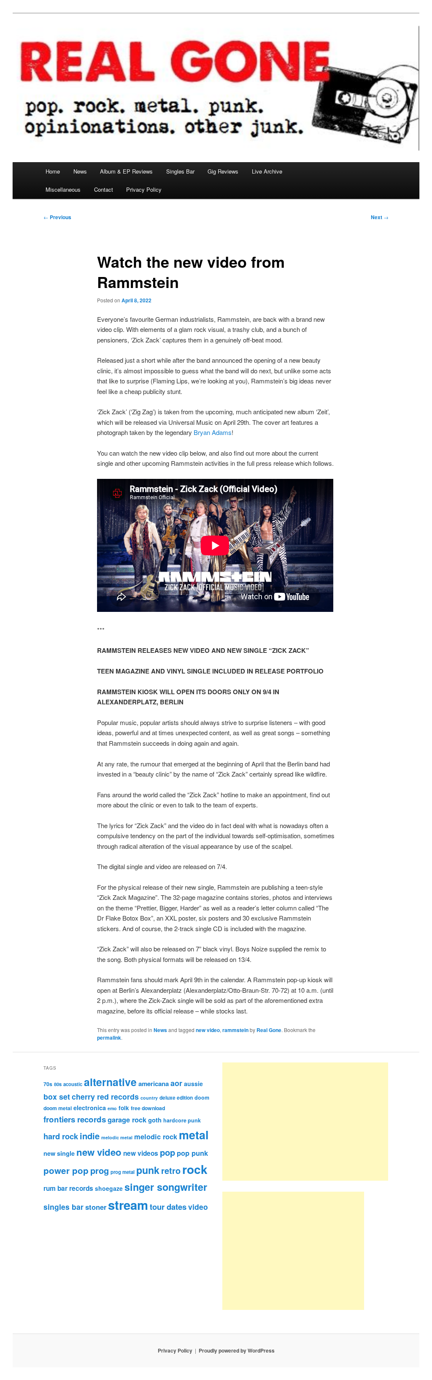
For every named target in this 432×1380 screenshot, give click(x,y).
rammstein (235, 1030)
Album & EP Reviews (126, 171)
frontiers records (74, 1119)
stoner (95, 1207)
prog (99, 1170)
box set (56, 1096)
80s (58, 1084)
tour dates (168, 1206)
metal (193, 1135)
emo (112, 1108)
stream (128, 1205)
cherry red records (105, 1096)
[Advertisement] (305, 1121)
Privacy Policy (144, 189)
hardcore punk (182, 1120)
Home (53, 171)
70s (47, 1084)
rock (195, 1169)
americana (153, 1083)
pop (167, 1152)
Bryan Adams (213, 432)
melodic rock (155, 1136)
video (198, 1206)
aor (176, 1083)
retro (171, 1170)
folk (124, 1108)
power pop (66, 1170)
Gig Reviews (223, 171)
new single (59, 1153)
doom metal (57, 1108)
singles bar (63, 1206)
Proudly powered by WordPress (237, 1350)
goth (155, 1120)
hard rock (60, 1136)
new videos (140, 1153)
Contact (103, 189)
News (80, 171)
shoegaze (109, 1188)
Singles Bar (180, 171)
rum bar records (68, 1188)
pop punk (192, 1153)
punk (147, 1170)
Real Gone (268, 1030)
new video (208, 1030)
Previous (57, 217)
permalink (109, 1037)
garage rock (127, 1119)
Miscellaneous (63, 189)
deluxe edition (176, 1097)
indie (90, 1136)
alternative (110, 1081)
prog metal (123, 1171)
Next (380, 217)
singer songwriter (165, 1187)
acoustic (72, 1084)
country (149, 1098)
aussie (193, 1083)
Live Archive (267, 171)
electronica (89, 1107)
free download (148, 1108)
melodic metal (116, 1137)
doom (201, 1097)
